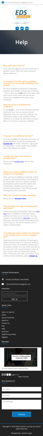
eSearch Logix (27, 433)
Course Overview (8, 318)
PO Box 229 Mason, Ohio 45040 (17, 279)
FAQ (3, 326)
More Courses (23, 377)
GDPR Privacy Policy (9, 334)
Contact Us (6, 323)
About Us (5, 320)
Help (3, 329)
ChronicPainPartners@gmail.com (19, 2)
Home (4, 315)
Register (5, 337)
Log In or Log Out (8, 312)
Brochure (5, 332)
